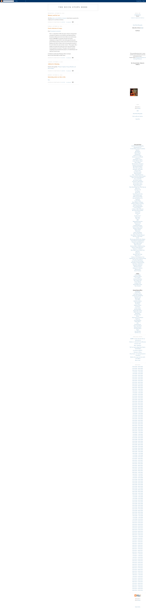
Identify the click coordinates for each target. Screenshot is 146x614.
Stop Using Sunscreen (137, 233)
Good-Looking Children (138, 226)
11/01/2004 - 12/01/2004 (137, 413)
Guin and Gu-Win (137, 178)
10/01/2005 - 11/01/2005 (137, 432)
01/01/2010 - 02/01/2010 (137, 521)
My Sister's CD (138, 189)
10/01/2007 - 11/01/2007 (137, 474)
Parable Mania (138, 321)
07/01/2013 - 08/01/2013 (137, 583)
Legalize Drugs (138, 200)
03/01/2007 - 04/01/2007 (137, 462)
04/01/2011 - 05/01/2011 (137, 545)
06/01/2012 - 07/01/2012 (137, 567)
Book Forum (137, 298)
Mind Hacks (137, 313)
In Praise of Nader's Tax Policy (137, 203)
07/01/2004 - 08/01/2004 (137, 406)
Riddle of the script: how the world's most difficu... (137, 357)
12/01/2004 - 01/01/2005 (137, 415)
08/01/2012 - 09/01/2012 (137, 571)
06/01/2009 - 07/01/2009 (137, 508)
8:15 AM (63, 57)
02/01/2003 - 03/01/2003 (137, 377)
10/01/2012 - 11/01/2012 (137, 574)
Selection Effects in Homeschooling (137, 246)
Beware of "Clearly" (138, 155)
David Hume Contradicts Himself (137, 235)
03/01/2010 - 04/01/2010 (137, 524)
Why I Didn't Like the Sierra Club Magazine (138, 250)
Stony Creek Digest (138, 325)
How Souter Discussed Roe (137, 210)
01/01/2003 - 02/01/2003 (137, 375)
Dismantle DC (138, 154)
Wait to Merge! (138, 162)
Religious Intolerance (137, 228)
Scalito (137, 237)
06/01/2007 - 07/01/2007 (137, 467)
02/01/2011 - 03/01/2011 (137, 541)
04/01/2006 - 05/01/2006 (137, 443)
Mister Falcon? (138, 152)
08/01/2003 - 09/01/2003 (137, 387)
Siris (138, 323)
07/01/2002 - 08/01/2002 (137, 368)
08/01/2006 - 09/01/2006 (137, 450)
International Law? (138, 147)
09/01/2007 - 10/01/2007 (137, 472)
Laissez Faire (137, 211)
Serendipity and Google (138, 169)
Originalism (137, 231)
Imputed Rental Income (138, 221)
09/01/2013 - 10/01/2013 (137, 586)
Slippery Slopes (137, 229)
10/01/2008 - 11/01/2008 (137, 495)
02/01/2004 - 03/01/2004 (137, 398)
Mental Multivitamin (137, 284)
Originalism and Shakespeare (138, 242)
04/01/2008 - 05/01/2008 (137, 484)
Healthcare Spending (137, 205)
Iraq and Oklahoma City (138, 198)
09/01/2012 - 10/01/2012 (137, 573)
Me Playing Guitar (137, 266)
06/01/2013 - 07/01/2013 (137, 581)
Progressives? (137, 255)
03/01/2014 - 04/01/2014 (137, 588)
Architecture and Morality (137, 295)
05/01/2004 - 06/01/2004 (137, 403)
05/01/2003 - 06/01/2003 (137, 382)
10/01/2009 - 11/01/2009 (137, 515)
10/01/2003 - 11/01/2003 (137, 391)
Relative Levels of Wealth (137, 157)
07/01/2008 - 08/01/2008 (137, 489)
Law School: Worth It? (137, 350)
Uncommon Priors (137, 328)
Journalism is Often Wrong (137, 181)
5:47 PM (63, 82)
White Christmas (137, 244)
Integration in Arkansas (137, 268)
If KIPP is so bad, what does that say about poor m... (137, 339)
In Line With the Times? (138, 161)
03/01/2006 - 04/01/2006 (137, 441)
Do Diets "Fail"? (137, 216)
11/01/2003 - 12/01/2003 (137, 392)
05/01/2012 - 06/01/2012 (137, 566)
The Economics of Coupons (137, 163)
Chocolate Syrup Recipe (138, 259)
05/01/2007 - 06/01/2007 (137, 465)
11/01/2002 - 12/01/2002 (137, 372)
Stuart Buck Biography (137, 25)
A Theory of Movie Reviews (137, 209)
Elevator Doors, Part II (137, 184)
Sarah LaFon (137, 607)
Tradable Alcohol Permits (137, 165)
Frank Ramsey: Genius (137, 159)
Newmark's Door (137, 314)
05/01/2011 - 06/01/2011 (137, 547)
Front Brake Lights (138, 172)
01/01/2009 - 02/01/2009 (137, 500)
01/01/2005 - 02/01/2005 (137, 417)
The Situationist (137, 324)
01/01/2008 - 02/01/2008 (137, 479)
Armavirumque (138, 275)
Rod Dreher (137, 303)
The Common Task (138, 280)
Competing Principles (137, 225)
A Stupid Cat (137, 158)
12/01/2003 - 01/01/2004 (137, 394)
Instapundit (137, 291)
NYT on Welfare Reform (138, 206)
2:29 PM (63, 22)
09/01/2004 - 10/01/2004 (137, 410)
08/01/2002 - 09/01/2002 (137, 370)
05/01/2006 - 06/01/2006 (137, 444)
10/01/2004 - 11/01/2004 (137, 411)
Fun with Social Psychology (137, 261)
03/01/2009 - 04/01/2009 (137, 503)
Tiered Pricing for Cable (138, 194)
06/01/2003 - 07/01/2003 (137, 384)
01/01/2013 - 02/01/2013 (137, 578)
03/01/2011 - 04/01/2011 (137, 543)
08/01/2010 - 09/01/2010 (137, 533)
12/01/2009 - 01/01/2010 (137, 519)
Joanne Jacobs (138, 308)
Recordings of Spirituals (138, 264)
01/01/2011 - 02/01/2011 (137, 540)
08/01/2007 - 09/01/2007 (137, 470)
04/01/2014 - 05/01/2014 (137, 590)
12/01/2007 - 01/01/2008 (137, 477)
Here (49, 80)
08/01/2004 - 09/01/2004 (137, 408)
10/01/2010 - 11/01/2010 (137, 536)
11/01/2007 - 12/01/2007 (137, 476)
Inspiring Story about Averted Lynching (137, 258)
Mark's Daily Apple (138, 312)
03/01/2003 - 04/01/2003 (137, 378)
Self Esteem (137, 213)
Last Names (137, 191)
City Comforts (138, 277)
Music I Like (137, 360)
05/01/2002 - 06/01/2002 (137, 366)
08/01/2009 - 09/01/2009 (137, 512)
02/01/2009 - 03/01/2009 (137, 502)
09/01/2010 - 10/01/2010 (137, 534)
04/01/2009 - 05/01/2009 (137, 505)
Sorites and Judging (138, 232)
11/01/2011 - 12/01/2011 (137, 555)
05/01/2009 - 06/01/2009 (137, 507)
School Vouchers (137, 270)
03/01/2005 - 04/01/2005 (137, 420)
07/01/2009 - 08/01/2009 (137, 510)
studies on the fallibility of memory (59, 18)
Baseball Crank (138, 297)
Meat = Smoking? (137, 345)
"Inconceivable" (137, 170)
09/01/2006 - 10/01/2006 (137, 451)
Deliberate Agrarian (138, 301)
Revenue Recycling (138, 195)
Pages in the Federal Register (138, 177)
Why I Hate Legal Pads (137, 168)
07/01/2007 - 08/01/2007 (137, 469)
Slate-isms (138, 218)
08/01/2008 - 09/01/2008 (137, 491)
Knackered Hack (137, 309)
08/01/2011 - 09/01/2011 (137, 552)
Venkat (137, 330)
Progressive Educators (137, 265)
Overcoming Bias (137, 320)
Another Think (138, 292)
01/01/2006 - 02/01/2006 (137, 437)
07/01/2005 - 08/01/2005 (137, 427)
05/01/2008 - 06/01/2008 (137, 486)
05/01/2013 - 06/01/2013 (137, 580)
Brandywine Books (138, 276)
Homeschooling (137, 222)
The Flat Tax (137, 192)
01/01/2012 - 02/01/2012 (137, 559)
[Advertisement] (137, 130)
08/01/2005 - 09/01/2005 (137, 429)
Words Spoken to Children (137, 202)
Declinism (138, 199)
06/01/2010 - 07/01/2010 (137, 529)
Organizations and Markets (137, 317)
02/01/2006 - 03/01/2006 (137, 439)
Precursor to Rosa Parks (137, 236)
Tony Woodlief (138, 331)
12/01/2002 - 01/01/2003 (137, 373)
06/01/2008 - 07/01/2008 (137, 488)
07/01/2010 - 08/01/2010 (137, 531)
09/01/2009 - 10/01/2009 (137, 514)
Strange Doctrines (137, 327)
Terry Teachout (138, 286)
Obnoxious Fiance (137, 185)
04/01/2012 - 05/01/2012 (137, 564)
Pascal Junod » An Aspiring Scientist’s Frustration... (138, 354)
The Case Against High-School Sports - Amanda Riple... (138, 347)
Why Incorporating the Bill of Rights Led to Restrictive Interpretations (137, 239)
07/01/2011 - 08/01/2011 (137, 550)
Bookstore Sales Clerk (137, 254)
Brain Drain (137, 217)
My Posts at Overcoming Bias (138, 146)
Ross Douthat (137, 302)
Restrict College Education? (137, 247)
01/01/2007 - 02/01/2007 (137, 458)
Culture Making (137, 281)
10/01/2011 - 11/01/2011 (137, 553)
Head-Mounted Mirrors (137, 166)
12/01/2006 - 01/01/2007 (137, 456)
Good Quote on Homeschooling (137, 262)
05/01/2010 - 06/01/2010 (137, 528)
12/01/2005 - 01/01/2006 (137, 436)
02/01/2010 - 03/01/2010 (137, 522)
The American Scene (137, 294)
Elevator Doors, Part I (137, 183)
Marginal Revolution (137, 310)
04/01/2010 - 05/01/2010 (137, 526)
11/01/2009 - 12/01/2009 (137, 517)
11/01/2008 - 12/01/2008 (137, 496)
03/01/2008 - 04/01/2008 (137, 482)
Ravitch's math (138, 343)
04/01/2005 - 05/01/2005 (137, 422)
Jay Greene (137, 306)
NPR (138, 220)
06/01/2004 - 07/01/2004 (137, 404)
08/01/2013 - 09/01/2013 (137, 585)
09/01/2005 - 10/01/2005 (137, 430)
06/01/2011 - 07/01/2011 (137, 548)
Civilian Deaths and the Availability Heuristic (137, 149)
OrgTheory (137, 319)
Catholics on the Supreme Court (137, 257)
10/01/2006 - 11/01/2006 (137, 453)
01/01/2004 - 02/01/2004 (137, 396)
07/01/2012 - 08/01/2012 (137, 569)
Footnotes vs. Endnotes (137, 248)
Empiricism (137, 224)
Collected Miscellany (137, 279)
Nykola (137, 316)
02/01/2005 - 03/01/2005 (137, 418)
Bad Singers (137, 151)
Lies (138, 214)
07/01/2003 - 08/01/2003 (137, 385)
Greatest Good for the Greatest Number (138, 176)
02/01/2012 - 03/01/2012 (137, 560)
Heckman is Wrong (138, 352)
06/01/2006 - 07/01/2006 (137, 446)
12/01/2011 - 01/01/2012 (137, 557)
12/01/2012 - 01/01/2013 (137, 576)
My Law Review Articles (138, 116)
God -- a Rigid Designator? (137, 174)
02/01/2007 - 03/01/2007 (137, 460)
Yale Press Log (138, 332)
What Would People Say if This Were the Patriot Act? (137, 187)
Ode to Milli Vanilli (138, 243)
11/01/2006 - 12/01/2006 (137, 455)
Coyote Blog (137, 299)
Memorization (138, 269)
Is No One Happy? (137, 207)
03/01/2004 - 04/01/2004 (137, 399)
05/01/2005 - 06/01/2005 (137, 424)
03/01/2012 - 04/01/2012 (137, 562)
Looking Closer (137, 283)
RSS (138, 110)
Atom (141, 27)
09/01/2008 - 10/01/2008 (137, 493)
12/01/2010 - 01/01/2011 (137, 538)
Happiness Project (137, 305)
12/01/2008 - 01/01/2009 (137, 498)
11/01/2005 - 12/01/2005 (137, 434)
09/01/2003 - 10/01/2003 (137, 389)
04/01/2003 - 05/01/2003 (137, 380)
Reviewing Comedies (137, 180)
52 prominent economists (55, 31)
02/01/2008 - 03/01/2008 (137, 481)
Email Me (138, 119)
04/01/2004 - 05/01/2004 (137, 401)
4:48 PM (63, 70)
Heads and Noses (137, 173)
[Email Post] (72, 22)
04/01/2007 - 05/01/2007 (137, 463)
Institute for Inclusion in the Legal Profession (139, 58)
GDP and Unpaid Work (137, 196)
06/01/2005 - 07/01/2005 (137, 425)
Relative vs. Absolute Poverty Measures (137, 342)
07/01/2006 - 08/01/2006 (137, 448)
